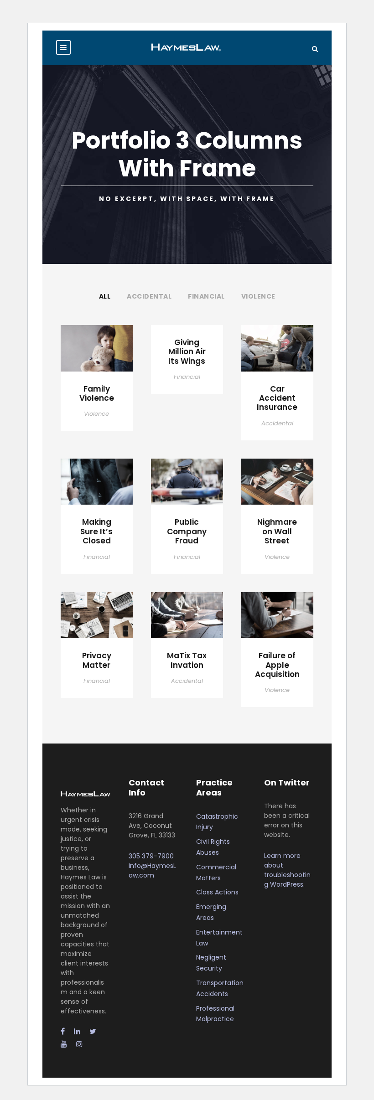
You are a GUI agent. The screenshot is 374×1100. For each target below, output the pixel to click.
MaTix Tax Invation (187, 660)
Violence (258, 296)
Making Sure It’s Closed (96, 531)
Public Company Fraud (187, 531)
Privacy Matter (96, 660)
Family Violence (96, 393)
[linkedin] (77, 1031)
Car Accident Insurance (277, 398)
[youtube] (64, 1044)
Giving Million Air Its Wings (187, 352)
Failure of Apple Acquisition (277, 665)
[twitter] (92, 1031)
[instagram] (79, 1044)
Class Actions (217, 892)
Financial (206, 296)
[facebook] (63, 1031)
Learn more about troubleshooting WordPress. (287, 870)
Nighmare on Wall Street (277, 531)
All (105, 296)
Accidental (149, 296)
